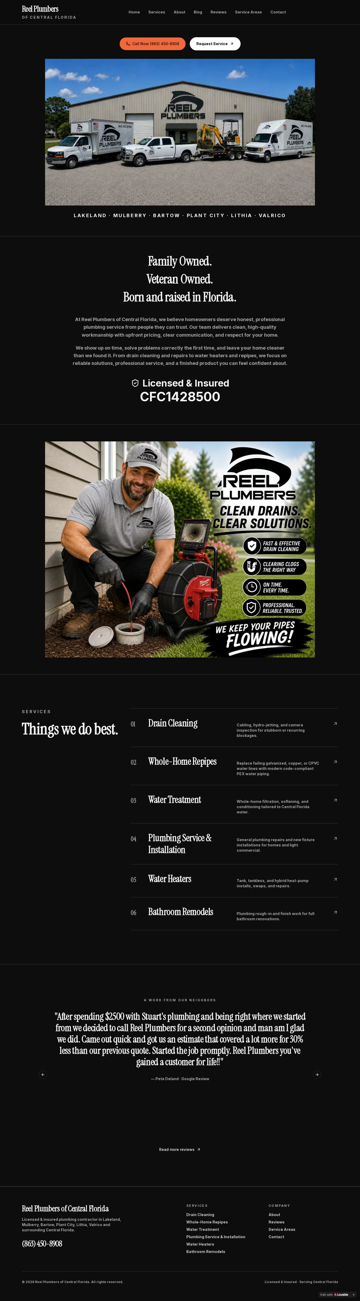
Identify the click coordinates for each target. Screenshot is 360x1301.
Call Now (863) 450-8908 (155, 43)
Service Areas (248, 12)
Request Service (212, 43)
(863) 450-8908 (42, 1243)
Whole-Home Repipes (207, 1222)
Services (156, 12)
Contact (278, 12)
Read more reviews (176, 1149)
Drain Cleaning (200, 1214)
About (179, 12)
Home (134, 12)
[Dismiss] (354, 1295)
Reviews (219, 12)
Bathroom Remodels (205, 1251)
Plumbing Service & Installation (215, 1237)
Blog (198, 12)
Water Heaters (200, 1244)
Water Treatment (202, 1229)
